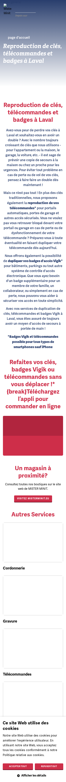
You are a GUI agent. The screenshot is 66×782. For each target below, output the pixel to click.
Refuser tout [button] (49, 766)
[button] (33, 775)
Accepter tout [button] (18, 766)
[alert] (33, 749)
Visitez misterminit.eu (33, 498)
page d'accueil (19, 38)
